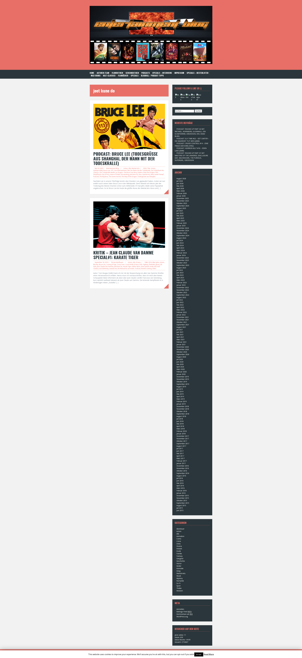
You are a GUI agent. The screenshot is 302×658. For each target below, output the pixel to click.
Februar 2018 (181, 431)
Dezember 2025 (182, 198)
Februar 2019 (181, 401)
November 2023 (182, 260)
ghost (157, 264)
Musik (178, 576)
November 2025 (182, 201)
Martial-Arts (135, 168)
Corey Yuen (121, 264)
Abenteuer (180, 529)
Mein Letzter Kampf (157, 174)
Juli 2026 (179, 181)
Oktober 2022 (181, 292)
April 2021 (180, 337)
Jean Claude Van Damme (105, 266)
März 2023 (180, 280)
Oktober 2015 (181, 500)
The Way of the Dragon (129, 176)
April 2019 (180, 396)
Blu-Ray (95, 264)
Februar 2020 (181, 372)
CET (112, 170)
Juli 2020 (179, 359)
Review (143, 268)
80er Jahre (155, 262)
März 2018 (180, 429)
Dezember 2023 (182, 258)
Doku (178, 544)
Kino (140, 174)
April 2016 (180, 486)
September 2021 (182, 325)
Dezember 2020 (182, 347)
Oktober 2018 (181, 411)
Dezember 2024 (182, 228)
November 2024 (182, 230)
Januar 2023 (181, 285)
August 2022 (181, 297)
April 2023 (180, 277)
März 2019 (180, 399)
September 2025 (182, 206)
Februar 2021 (181, 342)
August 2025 (181, 208)
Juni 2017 (179, 451)
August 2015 (181, 505)
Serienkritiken (132, 73)
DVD (140, 264)
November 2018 (182, 409)
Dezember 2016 (182, 466)
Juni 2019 (179, 391)
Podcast (96, 176)
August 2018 (181, 416)
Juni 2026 (179, 183)
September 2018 (182, 414)
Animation (180, 536)
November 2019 (182, 379)
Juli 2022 (179, 300)
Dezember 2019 (182, 377)
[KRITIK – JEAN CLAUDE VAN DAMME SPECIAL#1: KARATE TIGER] (129, 224)
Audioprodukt (98, 170)
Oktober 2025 (181, 203)
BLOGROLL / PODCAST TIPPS (152, 75)
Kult (155, 266)
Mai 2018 (180, 424)
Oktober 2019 (181, 381)
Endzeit (179, 548)
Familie (179, 553)
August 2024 (181, 238)
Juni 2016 (179, 481)
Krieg (178, 571)
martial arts (146, 174)
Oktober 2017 (181, 441)
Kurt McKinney (104, 268)
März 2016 (180, 488)
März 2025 (180, 220)
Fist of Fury (105, 174)
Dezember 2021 (182, 317)
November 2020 (182, 349)
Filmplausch (97, 174)
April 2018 (180, 426)
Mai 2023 (180, 275)
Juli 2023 (179, 270)
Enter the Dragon (149, 172)
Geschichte (180, 561)
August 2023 (181, 268)
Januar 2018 (181, 433)
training (149, 268)
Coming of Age (111, 264)
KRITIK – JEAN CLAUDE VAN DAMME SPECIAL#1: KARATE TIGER (123, 254)
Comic (178, 539)
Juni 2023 (179, 273)
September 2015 (182, 503)
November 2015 (182, 498)
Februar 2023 (181, 282)
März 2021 (180, 339)
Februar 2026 (181, 193)
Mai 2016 (180, 483)
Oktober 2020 (181, 352)
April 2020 (180, 367)
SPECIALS (134, 75)
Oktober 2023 (181, 263)
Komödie (179, 568)
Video (154, 268)
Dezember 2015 (182, 495)
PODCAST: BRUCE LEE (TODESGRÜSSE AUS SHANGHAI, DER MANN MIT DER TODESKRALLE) (125, 158)
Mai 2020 (180, 364)
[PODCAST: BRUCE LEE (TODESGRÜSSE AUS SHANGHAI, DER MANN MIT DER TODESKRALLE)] (129, 126)
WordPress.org (182, 616)
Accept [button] (198, 654)
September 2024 (182, 235)
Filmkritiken (117, 73)
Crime (178, 541)
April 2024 (180, 248)
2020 (145, 168)
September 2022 (182, 295)
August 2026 (181, 178)
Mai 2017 (180, 453)
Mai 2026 (180, 186)
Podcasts (145, 73)
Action (126, 168)
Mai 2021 (180, 334)
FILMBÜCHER (123, 75)
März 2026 (180, 191)
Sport (178, 586)
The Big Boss (103, 176)
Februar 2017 (181, 461)
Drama (138, 262)
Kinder (178, 566)
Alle (129, 168)
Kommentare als (184, 614)
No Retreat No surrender (126, 268)
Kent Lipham (145, 266)
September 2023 (182, 265)
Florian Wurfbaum (117, 262)
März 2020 (180, 369)
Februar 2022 (181, 312)
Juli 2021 (179, 329)
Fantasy (179, 556)
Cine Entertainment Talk (122, 170)
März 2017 (180, 458)
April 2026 (180, 188)
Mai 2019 (180, 394)
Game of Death (115, 174)
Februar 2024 (181, 253)
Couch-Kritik (129, 264)
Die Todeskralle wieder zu (108, 172)
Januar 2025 (181, 225)
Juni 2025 (179, 213)
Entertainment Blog (112, 168)
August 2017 (181, 446)
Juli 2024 (179, 240)
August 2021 (181, 327)
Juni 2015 (179, 510)
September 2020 (182, 354)
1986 (146, 262)
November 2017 (182, 438)
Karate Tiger (127, 266)
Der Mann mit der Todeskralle (140, 170)
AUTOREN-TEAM (103, 73)
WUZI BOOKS (96, 75)
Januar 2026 (181, 196)
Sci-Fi (178, 583)
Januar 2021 (181, 344)
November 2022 (182, 290)
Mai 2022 (180, 305)
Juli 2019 (179, 389)
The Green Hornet (115, 176)
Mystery (179, 578)
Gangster (179, 558)
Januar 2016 (181, 493)
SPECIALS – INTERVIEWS (162, 73)
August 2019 (181, 386)
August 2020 (181, 357)
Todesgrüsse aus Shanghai (146, 176)
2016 (150, 262)
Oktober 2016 (181, 471)
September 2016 (182, 473)
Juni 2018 (179, 421)
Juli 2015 (179, 508)
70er (148, 168)
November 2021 (182, 320)
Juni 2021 (179, 332)
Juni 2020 (179, 362)
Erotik (178, 551)
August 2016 (181, 476)
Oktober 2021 (181, 322)
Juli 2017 (179, 448)
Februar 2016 (181, 490)
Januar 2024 (181, 255)
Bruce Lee (106, 170)
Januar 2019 (181, 404)
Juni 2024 (179, 243)
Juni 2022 (179, 302)
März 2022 (180, 310)
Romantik (180, 581)
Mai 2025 (180, 216)
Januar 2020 (181, 374)
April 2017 (180, 456)
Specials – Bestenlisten (197, 73)
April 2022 (180, 307)
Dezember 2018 (182, 406)
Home (92, 73)
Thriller (179, 588)
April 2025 (180, 218)
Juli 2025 (179, 211)
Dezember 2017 (182, 436)
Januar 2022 (181, 315)
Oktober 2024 (181, 233)
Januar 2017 (181, 463)
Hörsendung (125, 174)
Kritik (151, 266)
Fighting (145, 264)
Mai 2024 (180, 245)
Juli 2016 (179, 478)
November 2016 (182, 468)
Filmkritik (152, 264)
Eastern (140, 172)
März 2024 (180, 250)
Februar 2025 (181, 223)
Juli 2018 (179, 419)
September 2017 (182, 443)
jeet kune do (134, 174)
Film (156, 172)
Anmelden (180, 609)
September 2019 (182, 384)
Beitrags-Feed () (184, 611)
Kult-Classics (109, 75)
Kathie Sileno (136, 266)
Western (179, 591)
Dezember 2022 (182, 287)
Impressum (179, 73)
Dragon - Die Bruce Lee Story (127, 172)
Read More (209, 654)
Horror (179, 563)
